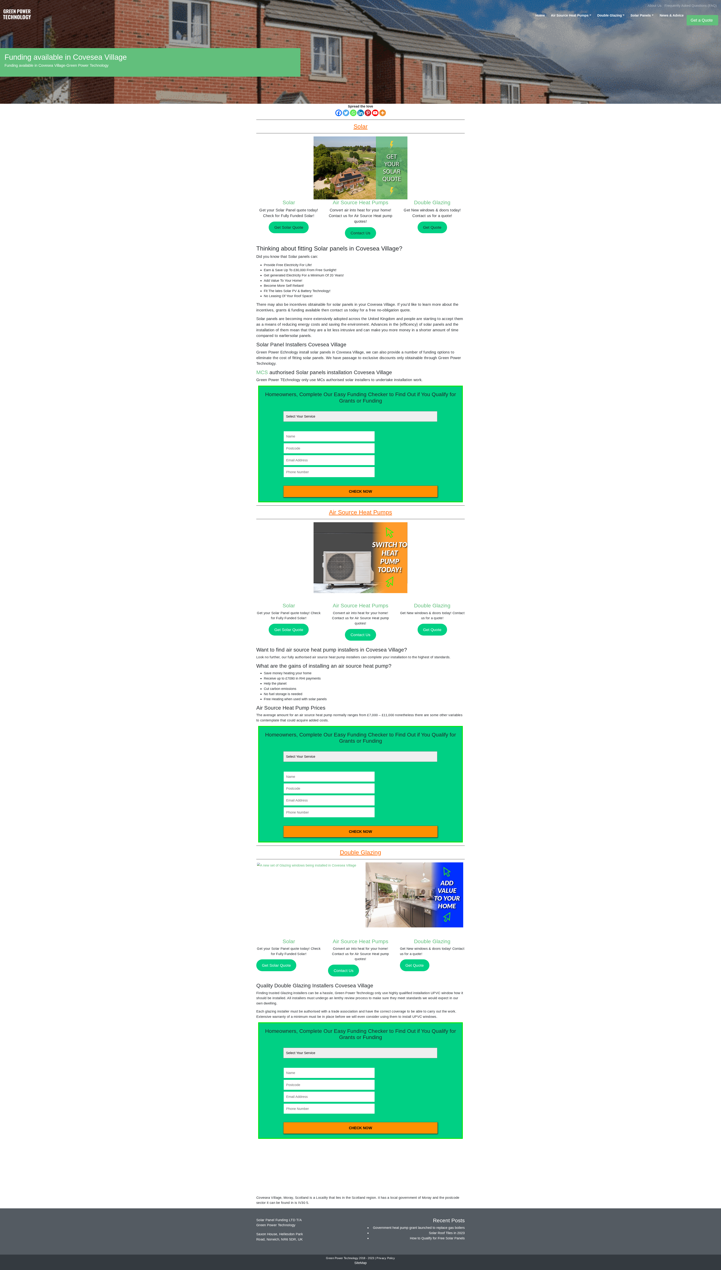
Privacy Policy (385, 1258)
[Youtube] (375, 113)
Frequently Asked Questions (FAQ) (690, 6)
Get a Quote (702, 20)
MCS (262, 372)
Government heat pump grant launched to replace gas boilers (419, 1228)
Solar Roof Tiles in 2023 (447, 1233)
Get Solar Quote (288, 629)
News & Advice (672, 15)
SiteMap (360, 1263)
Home (540, 15)
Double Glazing (609, 15)
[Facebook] (338, 113)
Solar (289, 202)
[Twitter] (346, 113)
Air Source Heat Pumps (569, 15)
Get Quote (432, 629)
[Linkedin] (360, 113)
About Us (654, 6)
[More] (382, 113)
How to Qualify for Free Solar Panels (437, 1238)
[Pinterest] (368, 113)
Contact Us (360, 635)
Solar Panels (640, 15)
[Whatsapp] (353, 113)
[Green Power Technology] (17, 15)
